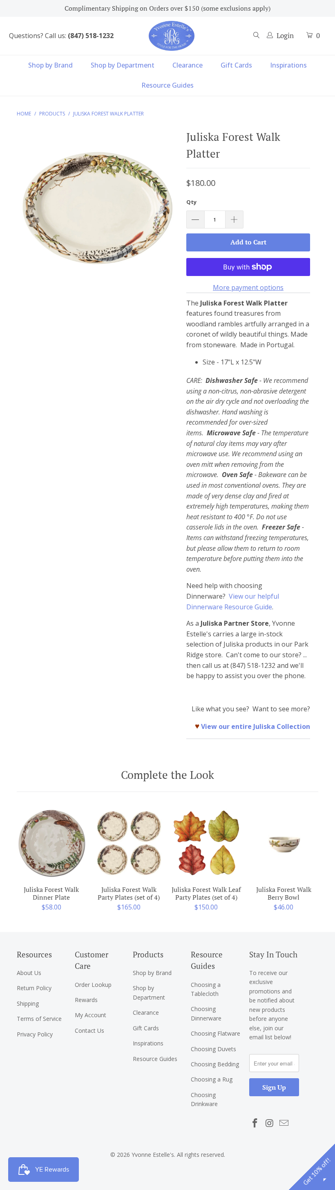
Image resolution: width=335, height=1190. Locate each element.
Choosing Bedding (215, 1064)
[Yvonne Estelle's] (171, 35)
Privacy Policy (35, 1034)
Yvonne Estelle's (153, 1154)
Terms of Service (39, 1019)
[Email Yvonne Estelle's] (284, 1123)
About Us (29, 973)
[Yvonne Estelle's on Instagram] (270, 1123)
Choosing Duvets (213, 1049)
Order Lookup (93, 985)
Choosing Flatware (215, 1033)
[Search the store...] (256, 35)
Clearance (187, 65)
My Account (90, 1015)
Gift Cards (236, 65)
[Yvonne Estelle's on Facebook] (255, 1123)
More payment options (248, 287)
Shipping (28, 1003)
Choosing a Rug (211, 1079)
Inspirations (288, 65)
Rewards (86, 1000)
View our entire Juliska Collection (255, 726)
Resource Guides (167, 85)
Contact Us (89, 1030)
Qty (191, 202)
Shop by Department (122, 65)
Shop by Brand (50, 65)
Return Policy (34, 988)
